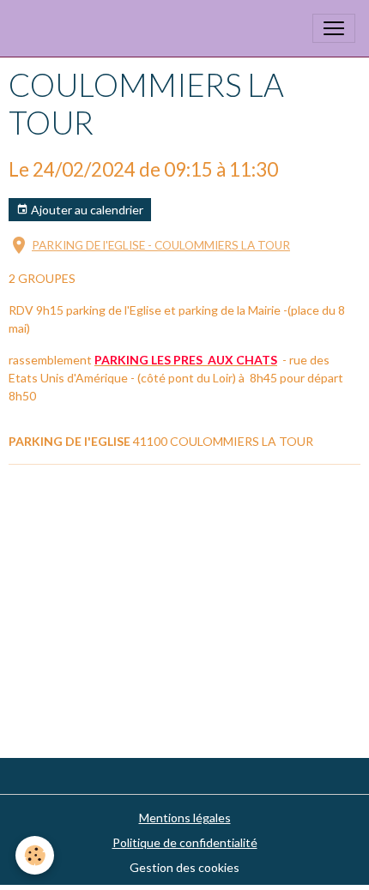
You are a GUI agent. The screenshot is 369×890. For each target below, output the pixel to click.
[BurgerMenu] (333, 28)
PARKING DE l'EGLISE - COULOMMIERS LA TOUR (161, 245)
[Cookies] (34, 855)
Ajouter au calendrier (85, 209)
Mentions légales (185, 817)
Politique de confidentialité (184, 842)
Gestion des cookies (184, 867)
